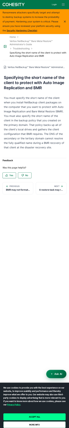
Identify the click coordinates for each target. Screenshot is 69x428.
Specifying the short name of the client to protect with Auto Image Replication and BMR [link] (38, 54)
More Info (34, 424)
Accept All (34, 416)
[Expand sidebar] (5, 46)
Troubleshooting (21, 48)
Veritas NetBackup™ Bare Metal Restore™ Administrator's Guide (31, 43)
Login (54, 4)
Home (13, 37)
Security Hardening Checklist (22, 30)
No (26, 175)
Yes (11, 175)
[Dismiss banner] (64, 21)
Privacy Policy (13, 404)
